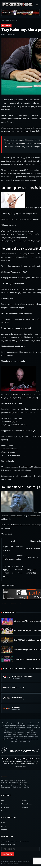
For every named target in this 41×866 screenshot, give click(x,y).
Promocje (4, 804)
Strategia (25, 807)
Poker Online (5, 807)
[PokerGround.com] (17, 4)
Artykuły (24, 800)
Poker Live (4, 811)
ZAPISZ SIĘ (7, 854)
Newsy (3, 800)
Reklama (3, 826)
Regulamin (4, 830)
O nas (3, 823)
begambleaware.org (27, 763)
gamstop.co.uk (20, 766)
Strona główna (5, 20)
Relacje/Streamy (27, 804)
